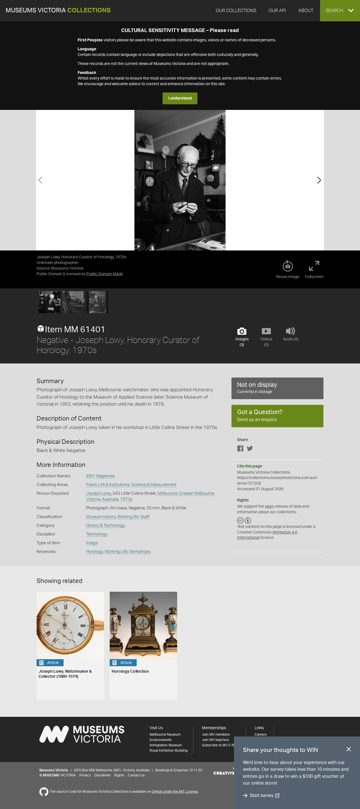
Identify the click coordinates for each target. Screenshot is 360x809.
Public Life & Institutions (108, 485)
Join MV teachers (215, 740)
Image (92, 543)
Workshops (139, 552)
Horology (94, 552)
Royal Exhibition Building (169, 750)
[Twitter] (249, 449)
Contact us (136, 775)
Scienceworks (161, 740)
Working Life (116, 552)
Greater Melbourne (196, 493)
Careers (261, 734)
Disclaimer (102, 775)
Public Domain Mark (104, 274)
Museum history (101, 517)
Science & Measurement (153, 485)
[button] (340, 10)
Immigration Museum (166, 745)
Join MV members (216, 734)
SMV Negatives (100, 476)
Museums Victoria (58, 10)
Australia (110, 499)
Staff (144, 517)
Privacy (85, 775)
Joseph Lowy (98, 493)
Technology (96, 534)
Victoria (93, 499)
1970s (126, 499)
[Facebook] (240, 449)
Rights (119, 775)
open (269, 507)
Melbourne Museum (165, 734)
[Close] (348, 750)
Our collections (236, 10)
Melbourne (167, 493)
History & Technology (105, 525)
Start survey (261, 795)
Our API (277, 10)
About (305, 10)
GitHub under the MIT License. (175, 791)
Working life (128, 517)
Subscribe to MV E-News (221, 745)
